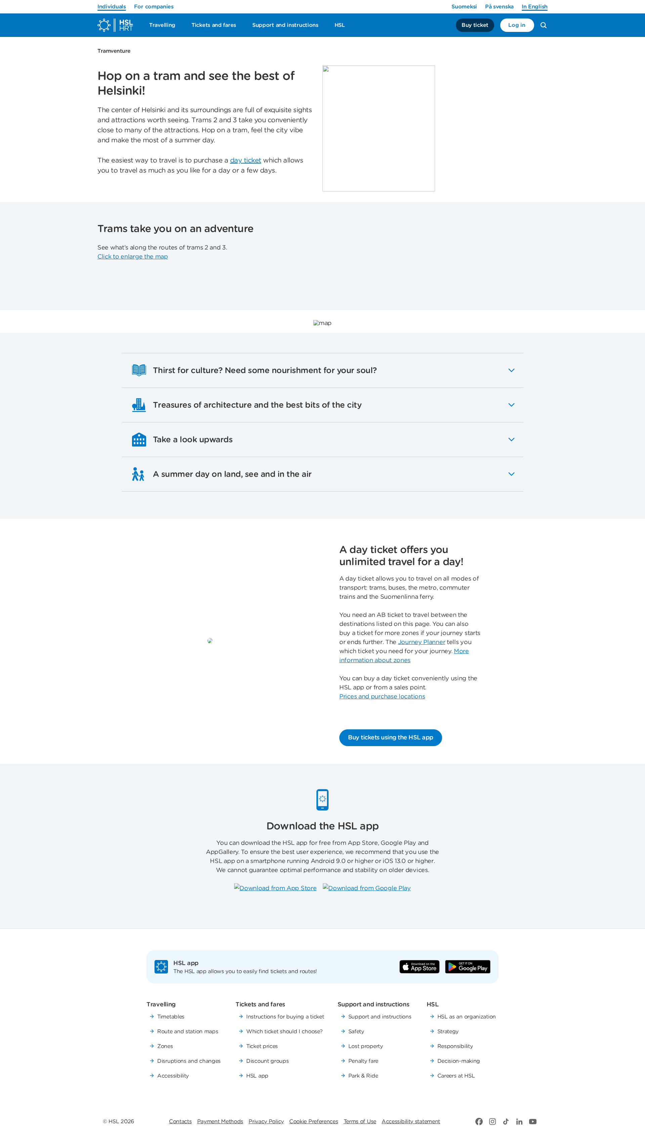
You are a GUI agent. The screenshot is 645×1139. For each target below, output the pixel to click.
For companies (154, 6)
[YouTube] (533, 1121)
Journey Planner (421, 641)
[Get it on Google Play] (467, 966)
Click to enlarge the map (132, 256)
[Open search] (543, 25)
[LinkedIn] (519, 1121)
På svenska (499, 6)
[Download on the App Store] (419, 966)
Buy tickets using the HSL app (390, 737)
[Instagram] (492, 1121)
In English (535, 6)
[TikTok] (506, 1121)
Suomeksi (464, 6)
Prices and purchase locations (382, 696)
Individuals (111, 6)
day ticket (245, 160)
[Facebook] (479, 1121)
